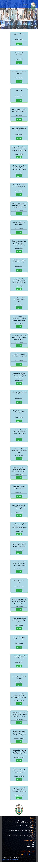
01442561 (29, 832)
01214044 (29, 827)
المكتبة (32, 848)
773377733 (29, 822)
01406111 (29, 836)
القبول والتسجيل (30, 844)
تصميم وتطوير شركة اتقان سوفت (10, 859)
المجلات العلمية (30, 846)
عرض (18, 44)
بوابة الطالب (31, 842)
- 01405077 (18, 822)
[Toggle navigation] (2, 4)
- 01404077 (23, 822)
